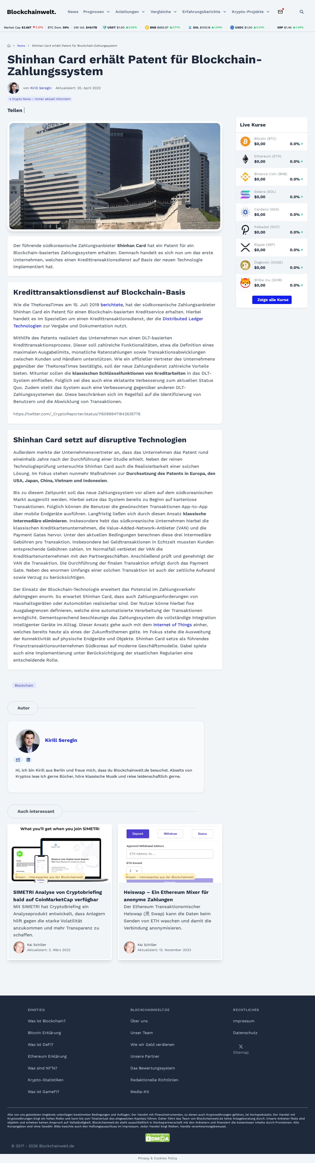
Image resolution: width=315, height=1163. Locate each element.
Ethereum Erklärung (47, 1056)
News (73, 11)
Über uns (139, 1021)
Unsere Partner (144, 1056)
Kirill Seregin (61, 740)
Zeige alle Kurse (272, 299)
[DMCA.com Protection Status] (157, 1137)
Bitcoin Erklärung (44, 1032)
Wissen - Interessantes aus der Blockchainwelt (49, 877)
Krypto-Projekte (248, 11)
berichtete (112, 304)
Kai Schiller (36, 945)
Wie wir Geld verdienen (152, 1044)
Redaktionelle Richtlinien (154, 1080)
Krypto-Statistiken (45, 1080)
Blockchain (24, 685)
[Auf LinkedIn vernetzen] (28, 759)
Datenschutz (245, 1032)
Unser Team (141, 1032)
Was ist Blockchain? (47, 1021)
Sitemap (241, 1052)
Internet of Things (172, 624)
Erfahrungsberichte (201, 11)
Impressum (243, 1021)
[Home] (8, 45)
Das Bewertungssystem (152, 1068)
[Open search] (302, 12)
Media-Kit (139, 1091)
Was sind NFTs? (42, 1068)
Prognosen (93, 11)
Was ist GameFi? (43, 1091)
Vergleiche (161, 11)
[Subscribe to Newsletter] (280, 12)
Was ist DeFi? (40, 1044)
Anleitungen (127, 11)
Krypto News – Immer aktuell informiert (41, 99)
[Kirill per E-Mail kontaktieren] (18, 760)
